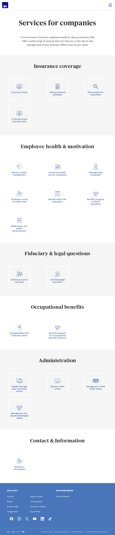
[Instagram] (20, 518)
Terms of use (47, 531)
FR (13, 531)
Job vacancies (36, 501)
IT (18, 531)
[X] (27, 518)
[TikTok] (50, 518)
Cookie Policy (77, 531)
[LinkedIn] (43, 518)
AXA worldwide (62, 496)
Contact (10, 496)
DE (8, 531)
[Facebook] (12, 518)
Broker (10, 501)
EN (23, 531)
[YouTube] (35, 518)
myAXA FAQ (35, 511)
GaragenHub (12, 511)
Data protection (62, 531)
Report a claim (36, 496)
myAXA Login (12, 506)
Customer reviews (38, 506)
